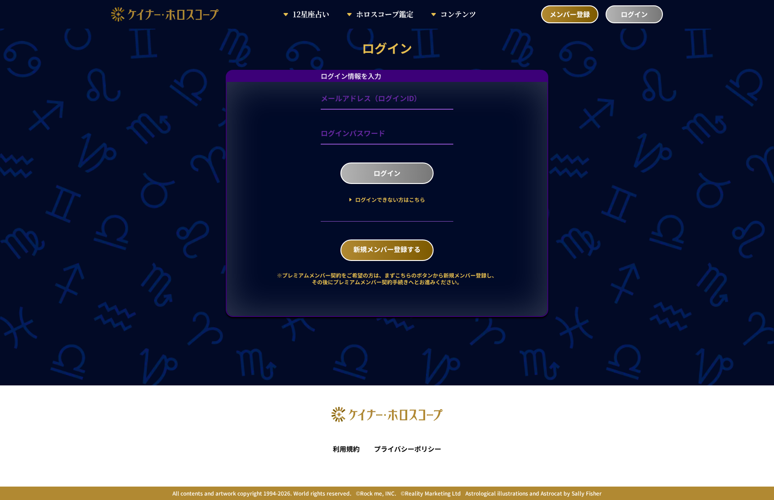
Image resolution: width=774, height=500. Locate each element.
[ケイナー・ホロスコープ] (165, 17)
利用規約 (346, 448)
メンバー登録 (570, 14)
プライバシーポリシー (407, 448)
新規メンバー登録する (387, 249)
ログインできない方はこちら (389, 199)
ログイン (634, 14)
